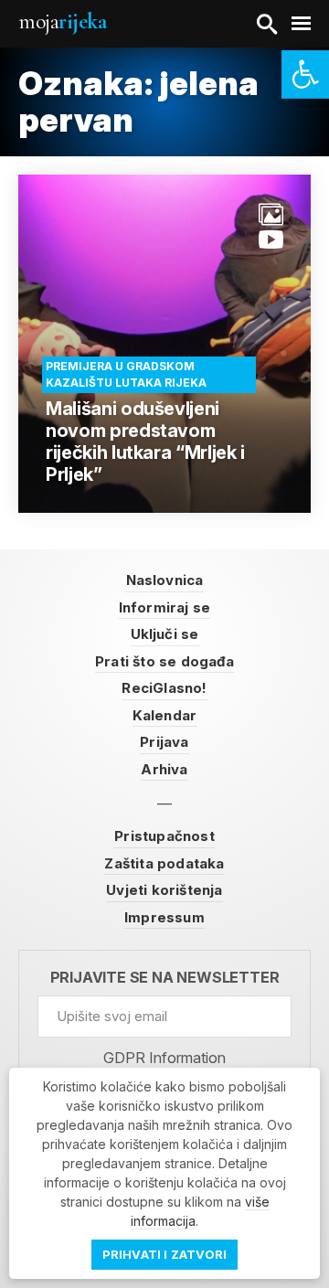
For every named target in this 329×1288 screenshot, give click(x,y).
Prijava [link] (164, 741)
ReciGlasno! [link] (164, 688)
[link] (305, 74)
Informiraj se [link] (165, 607)
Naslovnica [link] (165, 580)
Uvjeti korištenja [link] (164, 890)
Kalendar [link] (165, 715)
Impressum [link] (164, 917)
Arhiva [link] (164, 769)
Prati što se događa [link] (164, 661)
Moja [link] (62, 21)
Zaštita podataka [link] (164, 863)
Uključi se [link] (165, 634)
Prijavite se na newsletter (165, 977)
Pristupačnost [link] (164, 836)
